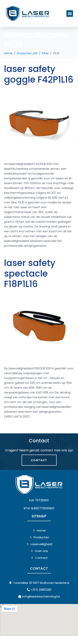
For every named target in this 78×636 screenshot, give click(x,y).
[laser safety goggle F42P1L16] (39, 123)
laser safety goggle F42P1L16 (38, 74)
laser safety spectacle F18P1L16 (29, 273)
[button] (69, 13)
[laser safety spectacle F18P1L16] (39, 328)
